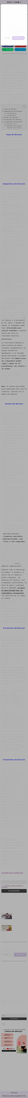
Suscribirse (18, 38)
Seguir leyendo (14, 42)
